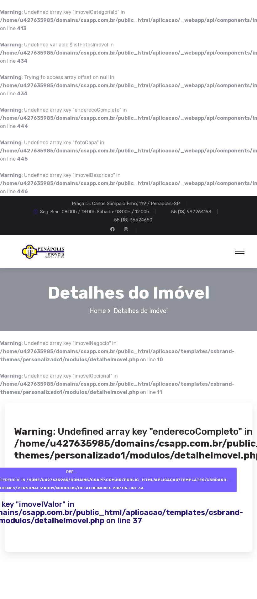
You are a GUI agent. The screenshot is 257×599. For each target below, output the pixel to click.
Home (97, 311)
